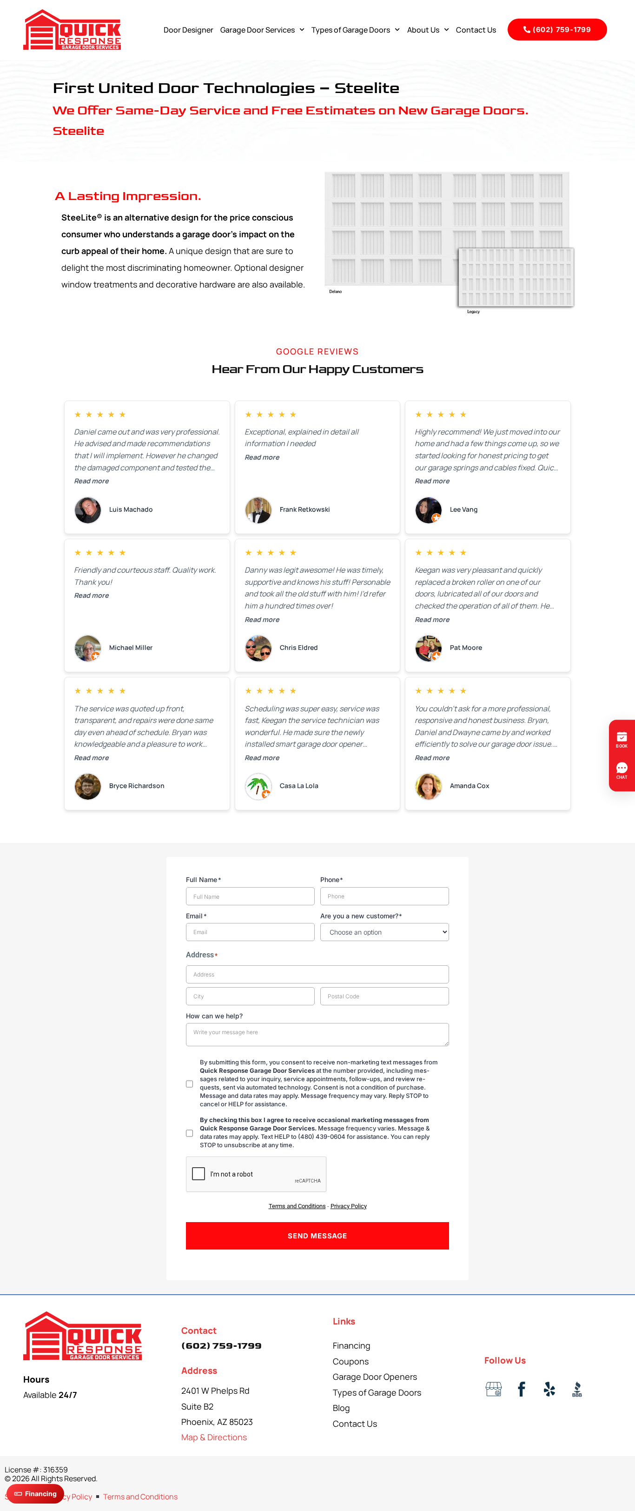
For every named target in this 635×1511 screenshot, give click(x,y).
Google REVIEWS (317, 351)
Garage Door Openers (375, 1376)
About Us (423, 30)
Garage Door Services (257, 30)
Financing (351, 1345)
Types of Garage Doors (350, 30)
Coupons (351, 1361)
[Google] (493, 1389)
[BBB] (577, 1389)
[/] (82, 1336)
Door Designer (188, 30)
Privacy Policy (68, 1496)
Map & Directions (214, 1437)
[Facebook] (521, 1389)
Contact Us (476, 30)
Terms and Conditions (140, 1496)
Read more (91, 481)
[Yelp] (549, 1389)
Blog (341, 1407)
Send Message (317, 1235)
